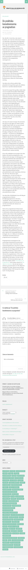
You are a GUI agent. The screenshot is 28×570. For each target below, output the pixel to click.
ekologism (21, 475)
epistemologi (19, 478)
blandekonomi (21, 471)
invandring (6, 496)
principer (20, 524)
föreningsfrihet (16, 484)
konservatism (16, 505)
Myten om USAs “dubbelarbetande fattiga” (11, 431)
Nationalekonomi (8, 519)
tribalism (21, 537)
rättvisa (12, 528)
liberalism (6, 514)
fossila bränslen (14, 482)
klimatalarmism (13, 501)
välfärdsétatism (8, 544)
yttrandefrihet (7, 547)
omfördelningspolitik (9, 524)
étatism (5, 549)
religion (5, 528)
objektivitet (6, 521)
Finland (5, 482)
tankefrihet (6, 535)
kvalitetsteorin (8, 510)
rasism (5, 526)
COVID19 (17, 473)
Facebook (5, 480)
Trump (5, 540)
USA (9, 540)
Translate (12, 413)
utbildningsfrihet (17, 540)
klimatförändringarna (9, 503)
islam (12, 496)
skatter (14, 531)
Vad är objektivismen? (7, 404)
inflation (15, 494)
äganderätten (18, 547)
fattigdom (13, 480)
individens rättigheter (9, 491)
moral (21, 517)
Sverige (22, 533)
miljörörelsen (14, 517)
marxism (5, 517)
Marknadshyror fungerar (8, 434)
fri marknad (6, 484)
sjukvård (19, 528)
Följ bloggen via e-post (9, 451)
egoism (14, 475)
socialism (15, 533)
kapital (13, 498)
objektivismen (19, 519)
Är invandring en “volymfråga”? (9, 428)
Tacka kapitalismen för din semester (10, 422)
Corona (11, 473)
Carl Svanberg (8, 32)
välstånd (17, 544)
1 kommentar (7, 34)
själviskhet (6, 531)
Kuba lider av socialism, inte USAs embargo (12, 425)
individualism (7, 494)
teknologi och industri (10, 537)
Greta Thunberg (14, 487)
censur (5, 473)
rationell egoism (13, 526)
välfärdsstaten (15, 542)
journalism (6, 498)
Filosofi (5, 16)
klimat (5, 501)
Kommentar (20, 368)
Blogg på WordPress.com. (8, 556)
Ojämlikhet (15, 521)
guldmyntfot (7, 489)
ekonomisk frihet (8, 478)
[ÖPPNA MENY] (1, 1)
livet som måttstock (17, 514)
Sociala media (7, 533)
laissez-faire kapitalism (10, 512)
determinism (6, 475)
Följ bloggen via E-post (9, 440)
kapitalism (20, 498)
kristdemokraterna (8, 507)
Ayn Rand (12, 471)
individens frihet (17, 489)
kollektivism (7, 505)
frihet (22, 482)
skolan (20, 531)
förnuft (5, 487)
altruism (5, 471)
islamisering (19, 496)
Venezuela (6, 542)
